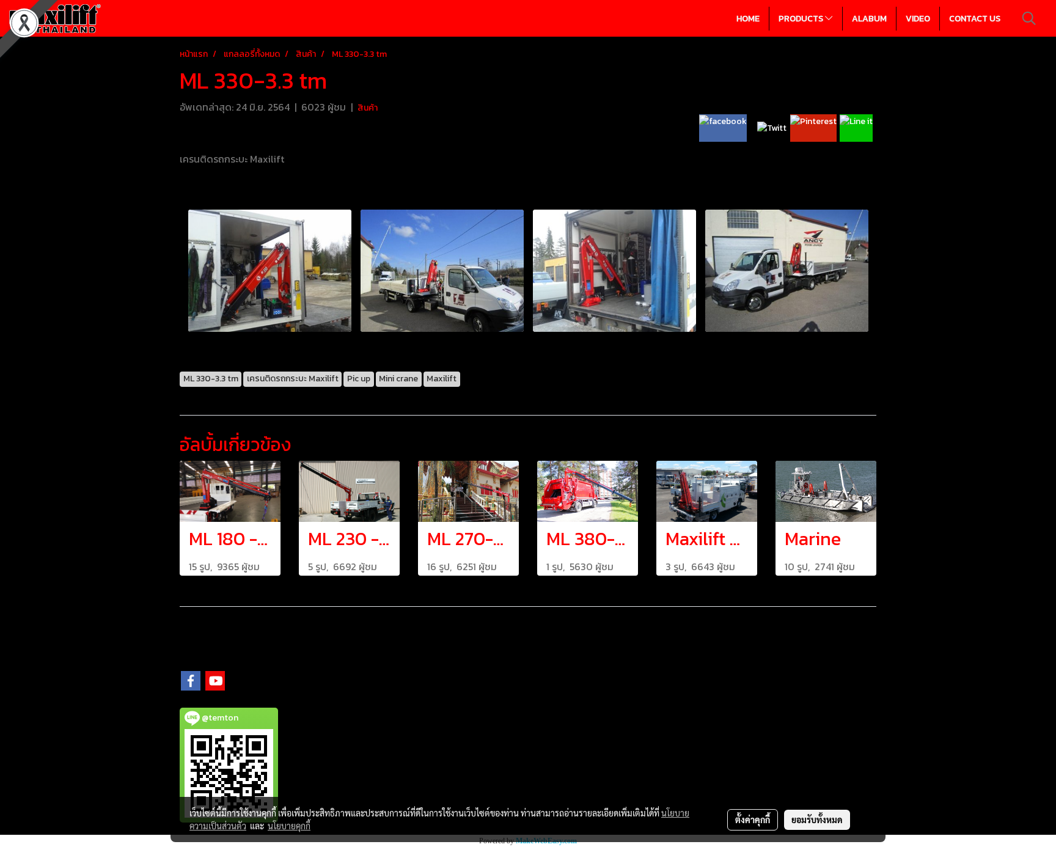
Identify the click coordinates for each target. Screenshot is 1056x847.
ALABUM (869, 18)
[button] (1029, 18)
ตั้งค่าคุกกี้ (752, 819)
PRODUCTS (802, 18)
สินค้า (368, 107)
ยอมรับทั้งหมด (817, 819)
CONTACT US (974, 18)
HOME (748, 18)
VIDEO (918, 18)
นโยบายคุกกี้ (289, 825)
